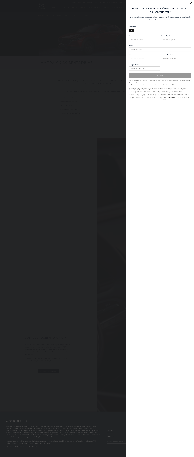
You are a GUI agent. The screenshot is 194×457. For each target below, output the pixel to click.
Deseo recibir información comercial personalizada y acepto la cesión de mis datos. (124, 76)
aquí (114, 88)
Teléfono (103, 48)
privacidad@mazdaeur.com (146, 86)
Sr (102, 24)
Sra (109, 24)
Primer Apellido (152, 29)
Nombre (103, 29)
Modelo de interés (152, 48)
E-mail (102, 39)
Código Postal (104, 58)
